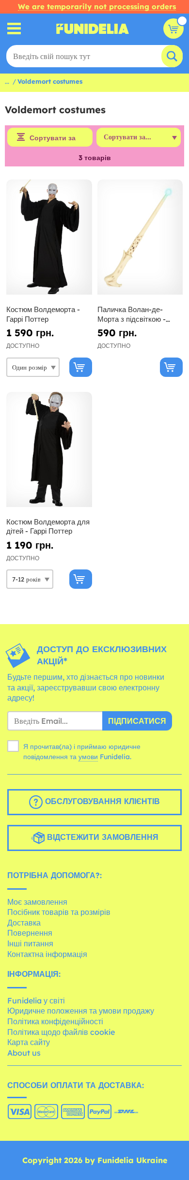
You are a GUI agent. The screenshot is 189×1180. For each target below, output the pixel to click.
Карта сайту (28, 1042)
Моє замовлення (37, 902)
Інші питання (30, 943)
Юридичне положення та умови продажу (80, 1011)
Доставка (24, 922)
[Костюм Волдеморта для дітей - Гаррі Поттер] (49, 450)
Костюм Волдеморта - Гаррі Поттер (43, 314)
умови (88, 756)
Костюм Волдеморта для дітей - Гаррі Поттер (48, 526)
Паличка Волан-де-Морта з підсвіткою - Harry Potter (131, 314)
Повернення (29, 933)
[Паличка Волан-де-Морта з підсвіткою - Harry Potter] (140, 237)
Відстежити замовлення (101, 837)
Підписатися (137, 721)
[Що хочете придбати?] (14, 28)
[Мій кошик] (173, 28)
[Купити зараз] (80, 367)
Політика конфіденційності (55, 1021)
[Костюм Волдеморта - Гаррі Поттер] (49, 237)
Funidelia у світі (36, 1000)
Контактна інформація (47, 954)
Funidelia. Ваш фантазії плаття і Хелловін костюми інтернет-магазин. (92, 28)
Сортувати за (53, 138)
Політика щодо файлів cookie (61, 1032)
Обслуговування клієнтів (101, 801)
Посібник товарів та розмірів (58, 912)
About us (24, 1053)
